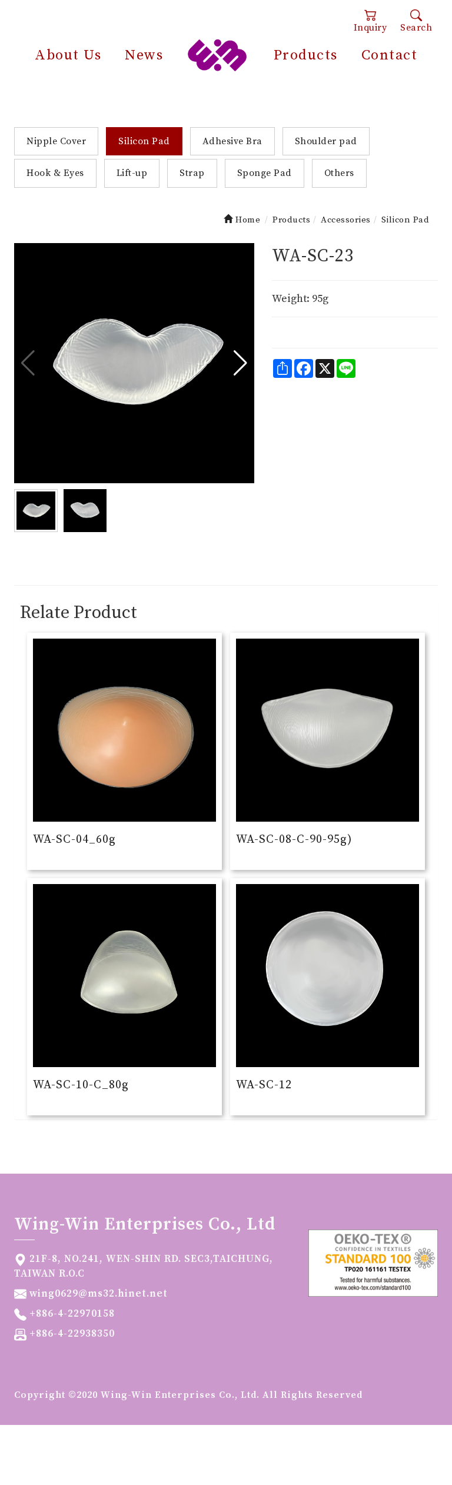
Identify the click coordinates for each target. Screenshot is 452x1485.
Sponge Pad (264, 173)
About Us (68, 55)
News (144, 55)
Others (339, 173)
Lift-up (132, 173)
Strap (192, 173)
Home (246, 219)
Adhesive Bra (232, 141)
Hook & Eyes (55, 173)
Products (306, 55)
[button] (240, 363)
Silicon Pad (144, 141)
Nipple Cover (56, 141)
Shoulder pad (326, 141)
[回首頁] (217, 54)
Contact (389, 55)
